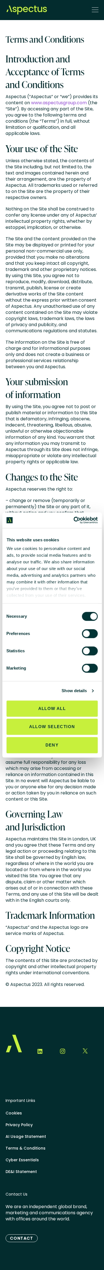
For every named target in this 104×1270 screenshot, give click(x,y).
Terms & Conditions (25, 1148)
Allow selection (52, 726)
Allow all (52, 708)
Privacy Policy (19, 1125)
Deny (52, 745)
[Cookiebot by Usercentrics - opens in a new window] (74, 520)
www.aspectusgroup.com (59, 103)
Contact (21, 1238)
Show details (74, 690)
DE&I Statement (21, 1171)
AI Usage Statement (26, 1136)
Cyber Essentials (22, 1160)
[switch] (90, 633)
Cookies (14, 1113)
